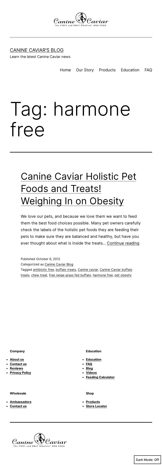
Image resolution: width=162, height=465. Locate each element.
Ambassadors (20, 402)
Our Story (85, 70)
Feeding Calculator (100, 377)
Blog (89, 368)
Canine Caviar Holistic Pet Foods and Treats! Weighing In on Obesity (78, 188)
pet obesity (123, 275)
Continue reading (123, 243)
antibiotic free (43, 270)
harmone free (103, 275)
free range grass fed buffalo (70, 275)
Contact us (18, 364)
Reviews (16, 368)
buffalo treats (66, 270)
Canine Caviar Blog (59, 264)
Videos (91, 373)
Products (107, 70)
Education (130, 70)
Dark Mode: (144, 460)
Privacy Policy (20, 373)
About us (17, 359)
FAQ (148, 70)
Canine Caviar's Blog (37, 50)
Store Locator (96, 406)
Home (65, 70)
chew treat (39, 275)
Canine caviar (88, 270)
